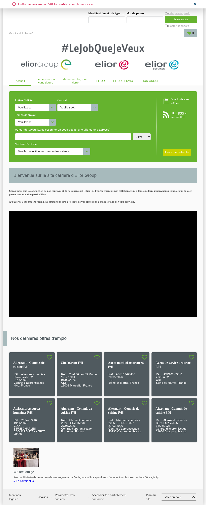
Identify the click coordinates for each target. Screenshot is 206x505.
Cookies (43, 497)
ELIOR (100, 80)
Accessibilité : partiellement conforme (109, 497)
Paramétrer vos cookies (65, 497)
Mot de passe (135, 13)
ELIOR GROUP (149, 80)
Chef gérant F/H (72, 362)
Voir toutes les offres (180, 101)
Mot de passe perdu (177, 13)
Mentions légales (15, 497)
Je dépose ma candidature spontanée (46, 80)
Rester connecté (178, 25)
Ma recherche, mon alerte (75, 80)
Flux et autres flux (179, 115)
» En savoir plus (23, 480)
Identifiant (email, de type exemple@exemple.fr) (106, 13)
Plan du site (151, 497)
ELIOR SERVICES (124, 80)
